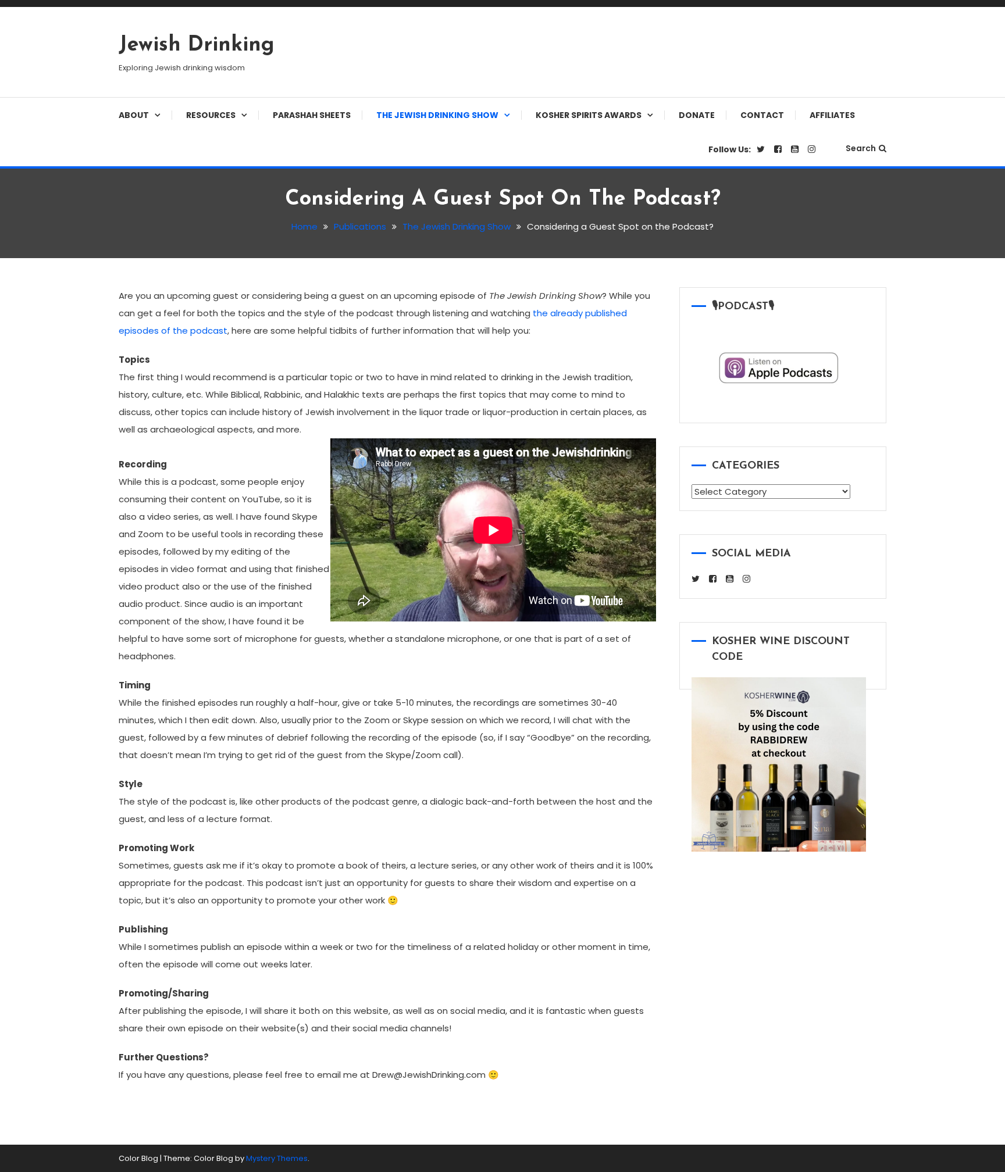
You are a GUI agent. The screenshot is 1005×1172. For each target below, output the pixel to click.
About (134, 115)
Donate (697, 115)
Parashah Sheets (312, 115)
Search (861, 148)
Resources (211, 115)
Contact (762, 115)
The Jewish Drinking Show (437, 115)
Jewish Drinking (197, 45)
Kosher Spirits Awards (589, 115)
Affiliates (832, 115)
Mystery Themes (277, 1158)
